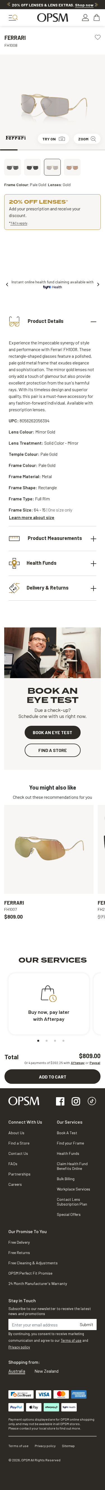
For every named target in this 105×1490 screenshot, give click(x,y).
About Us (16, 1132)
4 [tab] (61, 149)
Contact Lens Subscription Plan (72, 1201)
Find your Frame (70, 1143)
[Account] (85, 17)
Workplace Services (73, 1189)
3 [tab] (44, 149)
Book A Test (67, 1132)
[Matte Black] (12, 167)
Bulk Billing (65, 1178)
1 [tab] (9, 149)
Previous (8, 4)
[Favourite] (98, 37)
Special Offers (69, 1214)
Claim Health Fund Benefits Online (72, 1166)
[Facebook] (60, 1101)
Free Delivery (19, 1242)
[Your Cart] (97, 17)
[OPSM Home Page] (23, 1100)
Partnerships (19, 1174)
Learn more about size (31, 517)
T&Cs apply (18, 223)
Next (96, 4)
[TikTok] (91, 1101)
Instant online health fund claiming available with (52, 281)
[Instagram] (75, 1101)
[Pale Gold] (52, 167)
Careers (15, 1184)
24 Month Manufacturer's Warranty (37, 1283)
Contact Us (18, 1153)
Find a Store (18, 1143)
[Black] (32, 167)
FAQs (12, 1163)
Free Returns (19, 1252)
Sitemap (68, 1446)
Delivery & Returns (48, 588)
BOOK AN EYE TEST (52, 732)
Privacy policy (19, 1347)
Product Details (45, 321)
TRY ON (49, 139)
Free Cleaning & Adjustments (33, 1262)
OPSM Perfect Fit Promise (30, 1273)
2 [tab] (26, 149)
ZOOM (83, 139)
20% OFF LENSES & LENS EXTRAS (53, 5)
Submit (86, 1324)
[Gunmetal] (72, 167)
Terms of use (71, 1340)
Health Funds (42, 563)
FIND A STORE (52, 750)
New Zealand (46, 1371)
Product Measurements (54, 538)
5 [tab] (79, 149)
